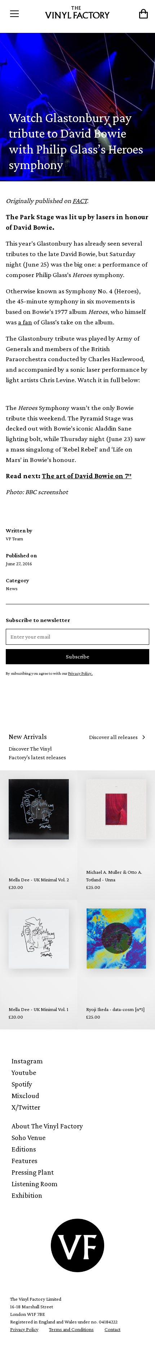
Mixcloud (25, 1096)
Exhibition (27, 1195)
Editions (24, 1149)
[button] (24, 13)
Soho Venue (28, 1137)
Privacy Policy (24, 1329)
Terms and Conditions (71, 1329)
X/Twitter (26, 1107)
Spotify (22, 1084)
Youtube (24, 1072)
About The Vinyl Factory (47, 1126)
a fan (25, 322)
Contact (112, 1329)
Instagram (27, 1061)
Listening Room (35, 1184)
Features (24, 1161)
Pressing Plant (33, 1172)
